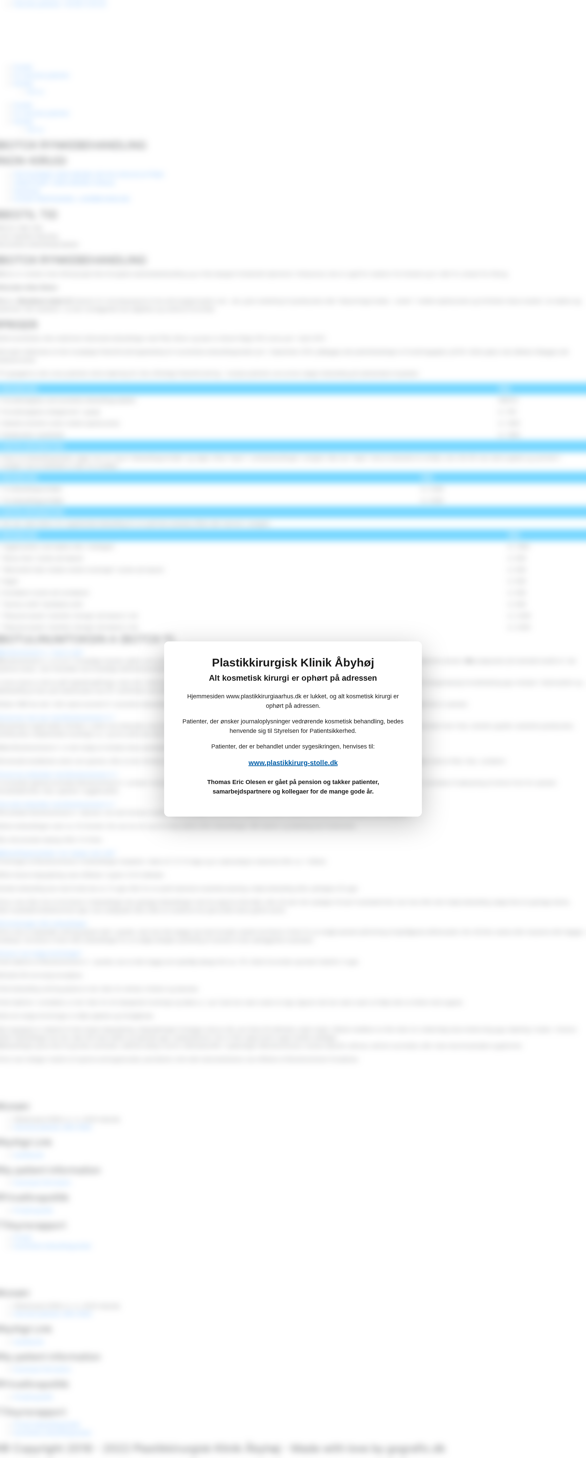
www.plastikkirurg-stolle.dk (293, 762)
